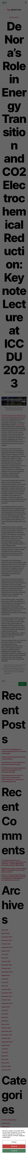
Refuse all (14, 1146)
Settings (14, 1142)
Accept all (14, 1151)
